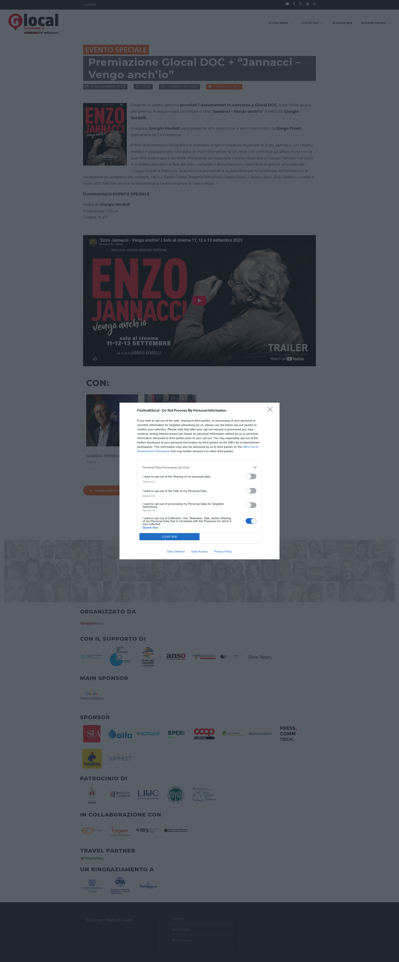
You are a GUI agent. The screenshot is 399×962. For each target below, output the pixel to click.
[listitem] (199, 467)
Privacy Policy (223, 551)
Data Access (199, 551)
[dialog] (199, 481)
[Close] (271, 411)
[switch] (251, 476)
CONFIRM (169, 536)
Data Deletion (176, 551)
